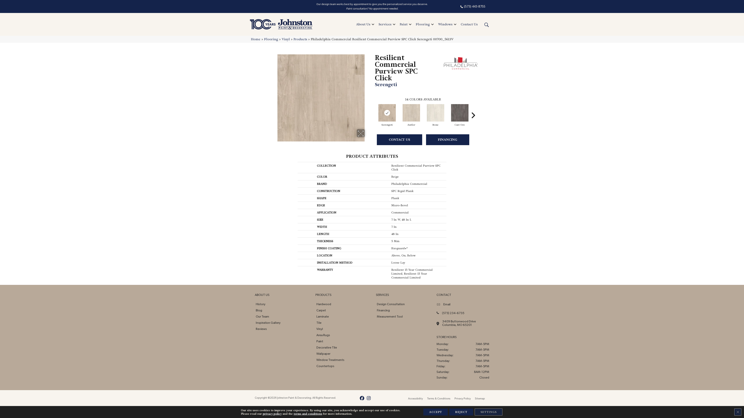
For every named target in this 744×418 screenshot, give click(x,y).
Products (300, 39)
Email (446, 304)
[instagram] (369, 399)
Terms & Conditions (438, 398)
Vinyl (286, 39)
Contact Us (469, 24)
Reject (461, 412)
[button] (373, 24)
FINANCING (447, 140)
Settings (488, 412)
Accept (435, 412)
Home (255, 39)
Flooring (423, 24)
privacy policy (272, 413)
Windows (445, 24)
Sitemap (480, 398)
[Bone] (435, 112)
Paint (403, 24)
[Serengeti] (387, 112)
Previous (373, 109)
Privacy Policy (463, 398)
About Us (363, 24)
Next (473, 109)
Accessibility (415, 398)
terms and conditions (308, 413)
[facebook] (362, 399)
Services (385, 24)
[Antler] (411, 112)
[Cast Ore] (459, 112)
